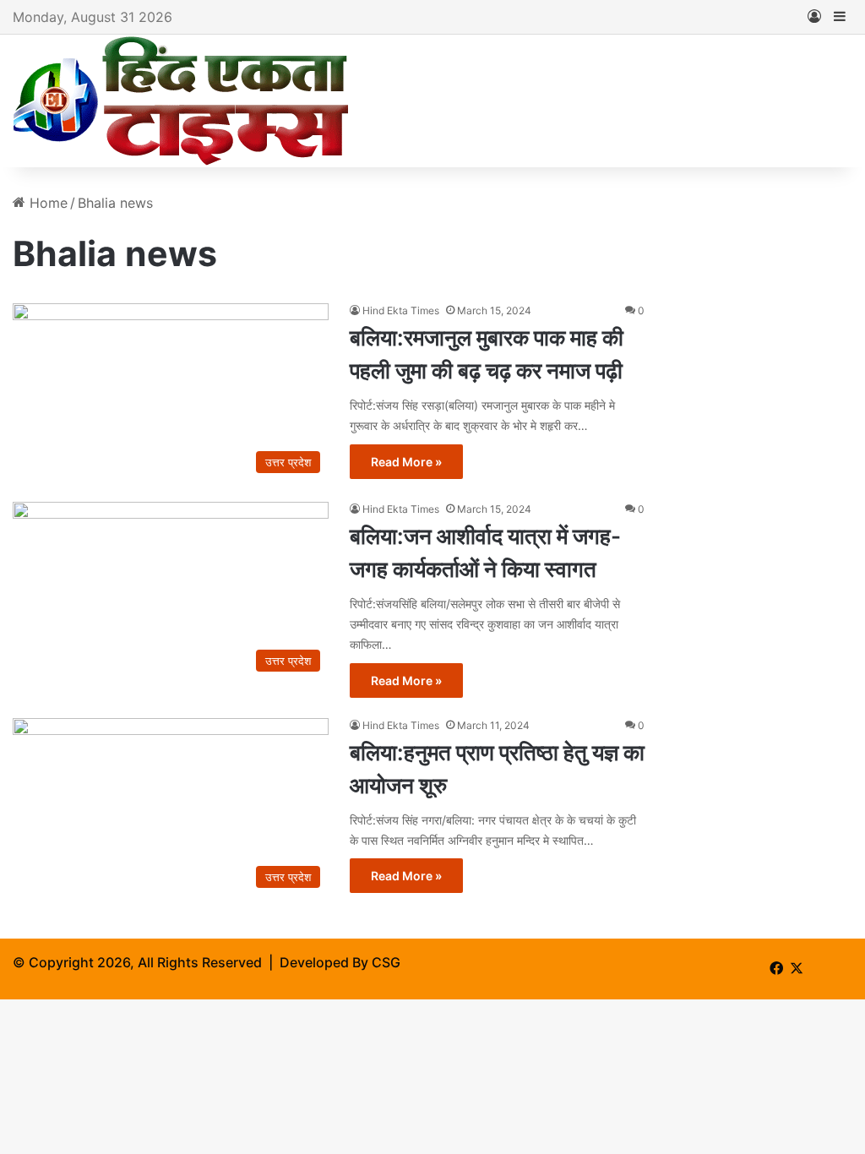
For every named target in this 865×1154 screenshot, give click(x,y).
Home (46, 202)
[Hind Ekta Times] (182, 100)
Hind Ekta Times (400, 310)
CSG (386, 962)
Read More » (406, 462)
